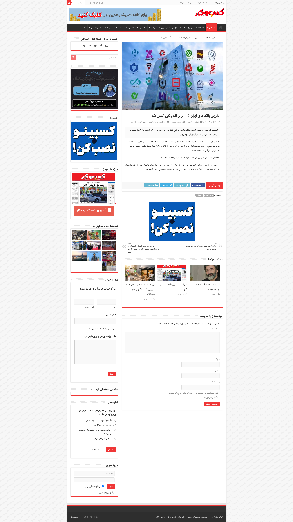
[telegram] (90, 3)
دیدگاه (216, 329)
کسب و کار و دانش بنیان (171, 28)
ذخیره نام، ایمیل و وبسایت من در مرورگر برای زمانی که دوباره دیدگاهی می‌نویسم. (194, 395)
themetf (74, 517)
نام (218, 359)
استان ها (110, 28)
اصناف (201, 28)
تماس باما (182, 2)
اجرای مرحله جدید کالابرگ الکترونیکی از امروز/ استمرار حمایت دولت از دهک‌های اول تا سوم (143, 248)
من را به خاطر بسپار (93, 486)
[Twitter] (97, 3)
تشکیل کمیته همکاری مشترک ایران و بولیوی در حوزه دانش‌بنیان (201, 246)
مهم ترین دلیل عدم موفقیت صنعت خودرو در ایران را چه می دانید (97, 412)
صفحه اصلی (221, 27)
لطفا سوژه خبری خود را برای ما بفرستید (100, 336)
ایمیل (216, 371)
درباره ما (190, 2)
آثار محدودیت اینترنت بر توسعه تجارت (207, 287)
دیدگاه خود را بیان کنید (157, 122)
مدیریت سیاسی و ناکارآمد (104, 425)
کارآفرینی (189, 28)
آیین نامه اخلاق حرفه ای (203, 2)
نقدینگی (199, 195)
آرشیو (84, 28)
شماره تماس (111, 315)
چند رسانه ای (96, 28)
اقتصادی (212, 28)
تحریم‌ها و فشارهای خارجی (104, 438)
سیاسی (153, 28)
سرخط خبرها (176, 122)
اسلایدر (206, 38)
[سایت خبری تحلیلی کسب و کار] (209, 12)
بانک (183, 122)
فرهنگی (131, 28)
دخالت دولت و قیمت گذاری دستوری (99, 420)
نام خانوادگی (89, 307)
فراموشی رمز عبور (107, 493)
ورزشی (120, 28)
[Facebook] (100, 3)
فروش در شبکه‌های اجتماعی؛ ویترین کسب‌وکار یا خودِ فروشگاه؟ (140, 290)
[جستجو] (69, 2)
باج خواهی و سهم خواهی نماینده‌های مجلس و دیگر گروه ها (96, 431)
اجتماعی (142, 28)
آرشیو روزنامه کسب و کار (91, 210)
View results (97, 450)
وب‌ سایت (215, 382)
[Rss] (102, 3)
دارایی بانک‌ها (209, 195)
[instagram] (93, 3)
